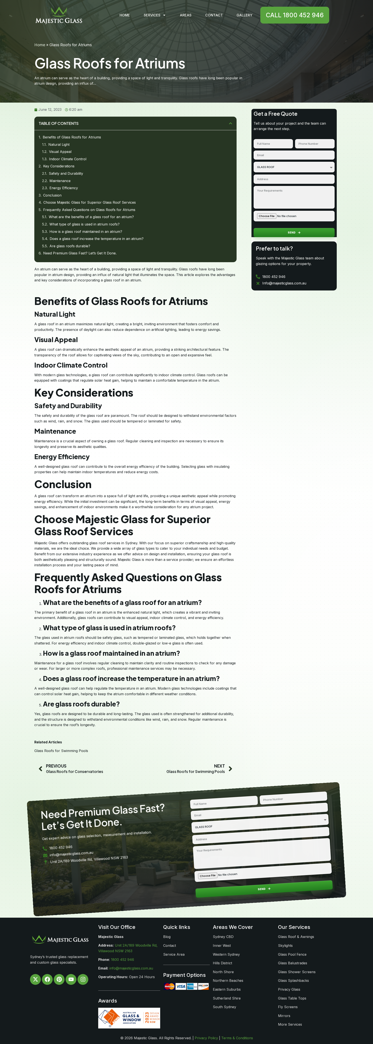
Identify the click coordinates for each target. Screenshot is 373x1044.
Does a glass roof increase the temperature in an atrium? (97, 238)
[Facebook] (47, 979)
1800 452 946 (122, 959)
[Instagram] (82, 979)
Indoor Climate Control (67, 159)
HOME (125, 15)
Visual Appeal (60, 151)
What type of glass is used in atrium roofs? (84, 224)
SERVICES (152, 15)
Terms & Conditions (237, 1038)
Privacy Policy (206, 1038)
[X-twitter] (35, 979)
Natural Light (59, 144)
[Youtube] (71, 979)
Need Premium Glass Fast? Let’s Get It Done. (80, 253)
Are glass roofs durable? (69, 246)
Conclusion (52, 195)
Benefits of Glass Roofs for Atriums (72, 137)
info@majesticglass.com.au (131, 968)
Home (39, 45)
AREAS (185, 15)
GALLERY (244, 15)
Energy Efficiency (63, 188)
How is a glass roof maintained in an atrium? (85, 231)
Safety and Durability (66, 173)
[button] (230, 123)
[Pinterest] (59, 979)
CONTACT (214, 15)
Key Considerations (58, 166)
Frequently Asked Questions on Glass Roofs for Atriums (89, 210)
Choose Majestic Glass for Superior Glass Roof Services (89, 202)
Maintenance (60, 181)
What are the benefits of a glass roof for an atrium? (91, 217)
